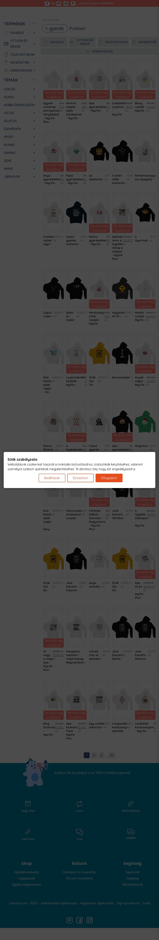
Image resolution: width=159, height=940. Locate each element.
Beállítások (52, 478)
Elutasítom (80, 478)
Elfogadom (109, 478)
